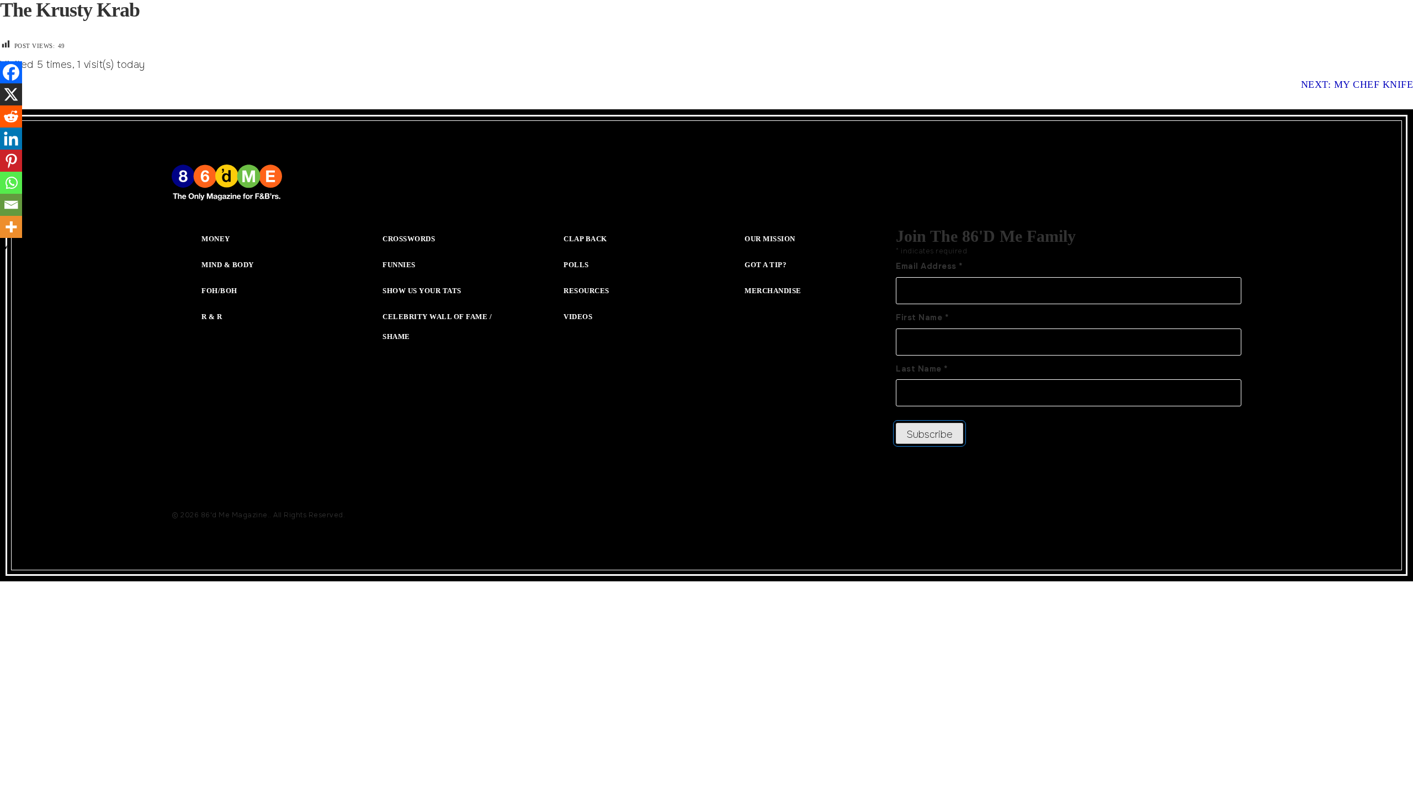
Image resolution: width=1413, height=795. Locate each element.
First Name (922, 317)
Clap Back (585, 239)
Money (215, 239)
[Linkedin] (11, 139)
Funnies (399, 265)
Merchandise (773, 291)
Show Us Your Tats (422, 291)
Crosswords (409, 239)
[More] (11, 227)
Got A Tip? (766, 265)
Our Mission (770, 239)
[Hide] (4, 248)
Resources (586, 291)
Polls (576, 265)
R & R (211, 317)
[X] (11, 94)
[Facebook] (11, 72)
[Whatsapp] (11, 183)
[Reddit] (11, 116)
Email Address (929, 266)
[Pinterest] (11, 161)
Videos (578, 317)
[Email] (11, 205)
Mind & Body (227, 265)
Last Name (922, 369)
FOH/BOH (219, 291)
